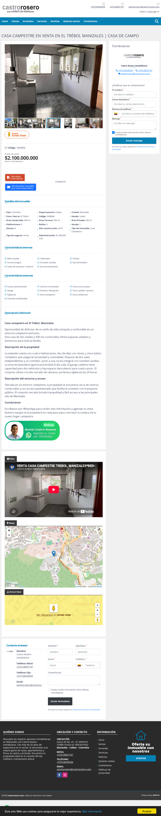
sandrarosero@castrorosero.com (34, 685)
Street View (19, 134)
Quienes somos (71, 21)
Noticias (55, 21)
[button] (99, 47)
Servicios (42, 21)
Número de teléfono (122, 109)
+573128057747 (117, 6)
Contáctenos (90, 21)
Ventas (15, 21)
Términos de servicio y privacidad (86, 709)
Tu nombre (118, 90)
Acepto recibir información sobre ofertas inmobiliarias (70, 691)
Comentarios (54, 672)
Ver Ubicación (44, 615)
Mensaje (116, 118)
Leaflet (78, 586)
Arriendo (103, 748)
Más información (92, 811)
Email (51, 659)
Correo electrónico (121, 99)
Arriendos (28, 21)
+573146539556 (98, 6)
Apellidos (81, 645)
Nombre (53, 645)
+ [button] (9, 530)
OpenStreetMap (96, 586)
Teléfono (81, 659)
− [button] (9, 535)
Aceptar (146, 811)
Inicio (5, 21)
